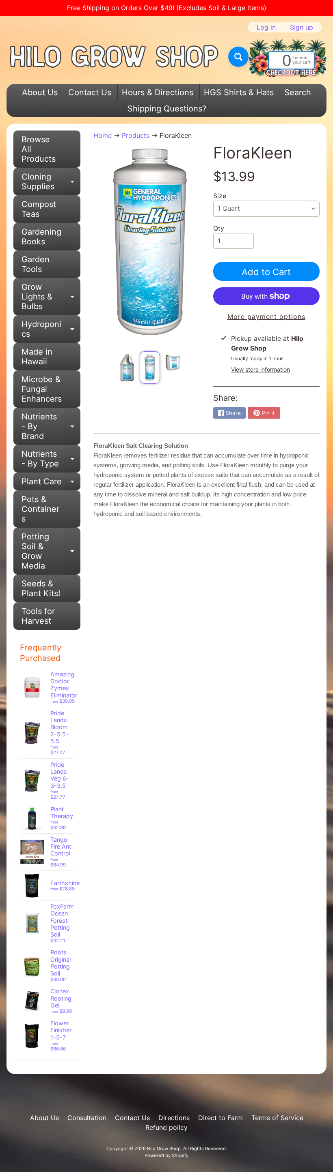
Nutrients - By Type (51, 459)
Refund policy (166, 1127)
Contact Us (89, 92)
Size (219, 196)
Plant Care (51, 483)
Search (297, 92)
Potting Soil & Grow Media (51, 551)
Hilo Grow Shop (164, 1148)
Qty (218, 228)
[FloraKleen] (127, 368)
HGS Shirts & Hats (239, 92)
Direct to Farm (220, 1118)
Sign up (301, 27)
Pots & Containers (40, 509)
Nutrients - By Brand (51, 426)
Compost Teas (39, 209)
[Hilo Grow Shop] (114, 57)
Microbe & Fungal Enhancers (42, 389)
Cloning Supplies (51, 182)
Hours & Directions (157, 92)
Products (135, 135)
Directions (174, 1118)
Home (102, 135)
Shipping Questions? (167, 108)
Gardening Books (41, 236)
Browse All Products (39, 149)
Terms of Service (277, 1118)
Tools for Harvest (38, 616)
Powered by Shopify (166, 1155)
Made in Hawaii (37, 356)
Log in (266, 27)
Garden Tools (36, 264)
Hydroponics (51, 329)
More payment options (266, 316)
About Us (40, 92)
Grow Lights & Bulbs (51, 296)
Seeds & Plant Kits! (41, 588)
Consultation (86, 1118)
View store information (260, 369)
